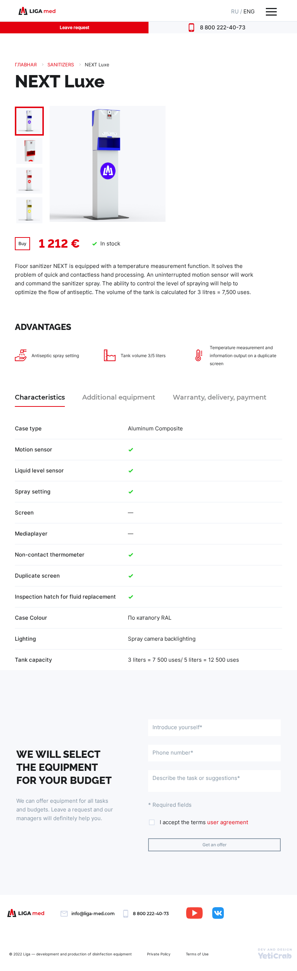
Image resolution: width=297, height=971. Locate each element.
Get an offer (214, 844)
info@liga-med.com (93, 913)
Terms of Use (197, 954)
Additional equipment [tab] (118, 397)
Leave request (74, 27)
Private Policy (159, 954)
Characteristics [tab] (40, 397)
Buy (22, 243)
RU (235, 11)
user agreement (227, 822)
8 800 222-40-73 (223, 27)
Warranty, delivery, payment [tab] (220, 397)
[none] (30, 165)
